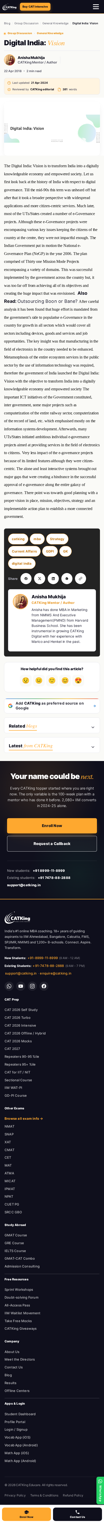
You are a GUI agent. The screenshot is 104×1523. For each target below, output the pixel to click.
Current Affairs (24, 551)
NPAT (9, 1196)
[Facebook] (43, 986)
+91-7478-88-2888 (48, 966)
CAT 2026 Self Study (21, 1010)
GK (65, 551)
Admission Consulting (22, 1266)
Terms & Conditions (44, 1495)
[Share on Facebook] (26, 578)
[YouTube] (20, 986)
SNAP (9, 1134)
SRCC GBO (13, 1212)
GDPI (50, 551)
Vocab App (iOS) (18, 1437)
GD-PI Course (16, 1095)
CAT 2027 (12, 1049)
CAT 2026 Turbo (18, 1018)
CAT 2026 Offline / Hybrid (25, 1033)
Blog (7, 23)
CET (8, 1157)
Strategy (57, 539)
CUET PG (12, 1204)
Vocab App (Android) (21, 1445)
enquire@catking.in (55, 973)
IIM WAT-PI (13, 1088)
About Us (12, 1352)
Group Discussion (26, 23)
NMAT (9, 1126)
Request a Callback (52, 843)
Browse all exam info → (24, 1118)
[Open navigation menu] (96, 7)
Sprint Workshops (19, 1289)
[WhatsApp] (9, 986)
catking (18, 539)
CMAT (9, 1150)
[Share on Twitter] (39, 578)
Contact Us (14, 1367)
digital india (22, 563)
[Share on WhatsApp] (66, 578)
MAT (8, 1165)
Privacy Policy (15, 1495)
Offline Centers (17, 1391)
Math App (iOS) (17, 1453)
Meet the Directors (20, 1359)
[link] (17, 918)
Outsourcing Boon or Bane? (47, 301)
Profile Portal (15, 1422)
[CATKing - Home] (9, 6)
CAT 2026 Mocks (18, 1041)
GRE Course (14, 1243)
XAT (8, 1142)
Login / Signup (16, 1429)
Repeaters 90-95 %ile (22, 1056)
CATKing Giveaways (21, 1328)
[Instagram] (32, 986)
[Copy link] (80, 578)
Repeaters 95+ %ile (20, 1064)
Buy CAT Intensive (35, 6)
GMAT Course (16, 1235)
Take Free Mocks (18, 1321)
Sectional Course (18, 1080)
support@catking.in (21, 973)
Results (10, 1383)
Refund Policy (73, 1495)
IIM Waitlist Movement (22, 1313)
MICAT (10, 1181)
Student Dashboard (20, 1414)
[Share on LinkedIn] (53, 578)
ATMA (9, 1173)
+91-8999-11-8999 (43, 958)
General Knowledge (55, 23)
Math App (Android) (20, 1461)
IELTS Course (15, 1251)
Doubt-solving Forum (21, 1297)
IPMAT (10, 1189)
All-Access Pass (17, 1305)
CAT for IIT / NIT (17, 1072)
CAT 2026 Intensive (20, 1025)
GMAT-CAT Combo (20, 1258)
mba (37, 539)
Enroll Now (52, 825)
